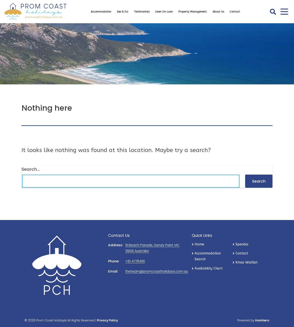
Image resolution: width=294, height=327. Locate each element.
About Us (218, 11)
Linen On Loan (164, 11)
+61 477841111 (135, 261)
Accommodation (101, 11)
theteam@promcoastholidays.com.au (156, 271)
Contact (235, 11)
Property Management (192, 11)
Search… (31, 169)
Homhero (262, 320)
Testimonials (142, 11)
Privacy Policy (107, 320)
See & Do (122, 11)
